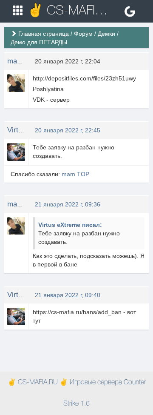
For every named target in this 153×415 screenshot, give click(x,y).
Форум (83, 33)
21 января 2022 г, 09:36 (67, 204)
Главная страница (43, 33)
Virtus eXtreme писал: (70, 224)
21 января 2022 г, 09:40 (67, 295)
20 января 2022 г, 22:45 (67, 130)
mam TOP (23, 61)
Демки (106, 33)
